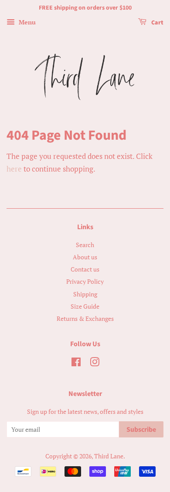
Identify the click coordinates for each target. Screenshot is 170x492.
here (14, 169)
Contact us (85, 269)
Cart (156, 22)
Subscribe (141, 429)
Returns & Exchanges (85, 318)
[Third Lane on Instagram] (94, 363)
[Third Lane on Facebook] (76, 363)
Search (85, 245)
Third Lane (108, 456)
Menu (26, 22)
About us (85, 257)
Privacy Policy (85, 281)
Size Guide (85, 306)
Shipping (85, 294)
